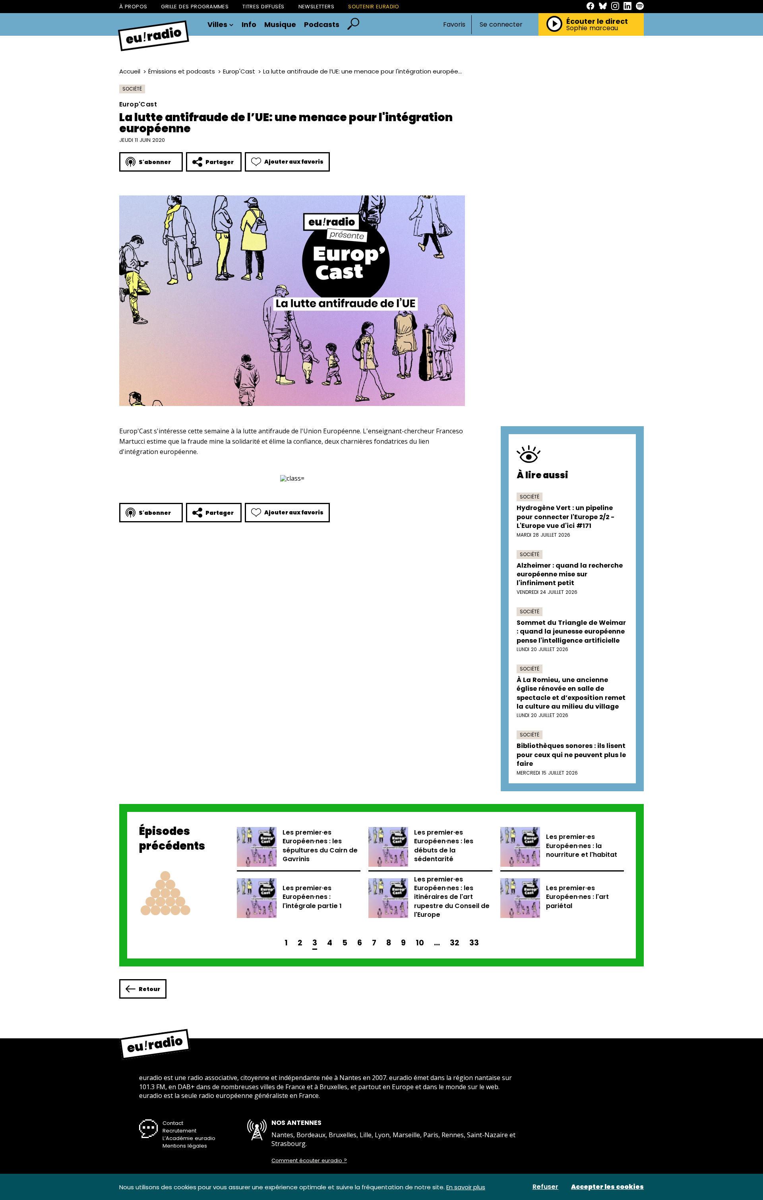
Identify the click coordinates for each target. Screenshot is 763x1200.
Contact (173, 1123)
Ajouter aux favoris (293, 162)
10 (420, 942)
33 (474, 942)
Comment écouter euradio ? (309, 1160)
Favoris (454, 24)
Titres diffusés (263, 6)
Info (249, 24)
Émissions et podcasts (181, 71)
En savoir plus (465, 1187)
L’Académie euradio (189, 1138)
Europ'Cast (239, 71)
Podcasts (321, 24)
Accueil (129, 71)
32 (454, 942)
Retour (149, 989)
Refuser (545, 1187)
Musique (280, 24)
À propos (133, 6)
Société (132, 88)
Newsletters (316, 6)
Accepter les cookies (607, 1187)
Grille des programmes (195, 6)
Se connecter (501, 24)
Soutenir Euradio (373, 6)
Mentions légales (185, 1146)
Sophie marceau (592, 28)
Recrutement (179, 1130)
